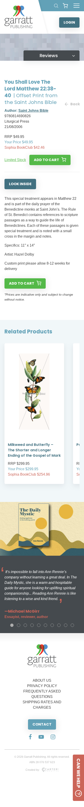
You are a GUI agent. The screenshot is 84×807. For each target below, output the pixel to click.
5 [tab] (39, 625)
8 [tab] (59, 625)
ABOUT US (42, 680)
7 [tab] (52, 625)
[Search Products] (56, 6)
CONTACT (42, 724)
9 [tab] (65, 625)
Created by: (33, 769)
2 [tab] (18, 625)
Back (75, 104)
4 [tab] (32, 625)
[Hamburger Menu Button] (76, 6)
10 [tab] (72, 625)
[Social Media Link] (30, 737)
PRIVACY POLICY (42, 686)
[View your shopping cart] (65, 5)
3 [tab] (25, 625)
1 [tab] (12, 625)
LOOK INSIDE (20, 184)
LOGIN (69, 22)
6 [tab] (45, 625)
